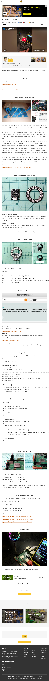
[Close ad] (46, 6)
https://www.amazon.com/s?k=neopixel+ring (14, 90)
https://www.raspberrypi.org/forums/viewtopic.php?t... (17, 516)
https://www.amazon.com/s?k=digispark (13, 84)
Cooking (33, 650)
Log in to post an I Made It (24, 594)
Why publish (43, 650)
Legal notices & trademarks (35, 678)
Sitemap (42, 656)
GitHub (21, 66)
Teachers (34, 656)
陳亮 (4, 22)
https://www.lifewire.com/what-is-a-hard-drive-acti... (17, 167)
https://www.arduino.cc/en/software (12, 331)
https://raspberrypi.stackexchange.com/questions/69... (17, 522)
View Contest (42, 577)
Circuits (8, 22)
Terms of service (21, 676)
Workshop (25, 652)
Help (42, 654)
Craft (24, 656)
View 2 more (40, 262)
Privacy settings (39, 676)
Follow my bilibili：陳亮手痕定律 (11, 66)
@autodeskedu (7, 670)
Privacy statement (30, 676)
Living (33, 652)
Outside (33, 654)
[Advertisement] (24, 11)
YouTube (32, 66)
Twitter (26, 66)
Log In (24, 636)
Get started (43, 652)
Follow (10, 60)
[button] (1, 1)
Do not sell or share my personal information (18, 678)
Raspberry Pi (14, 22)
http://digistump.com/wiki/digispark (12, 340)
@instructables (7, 667)
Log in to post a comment (24, 642)
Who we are (43, 658)
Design (25, 654)
